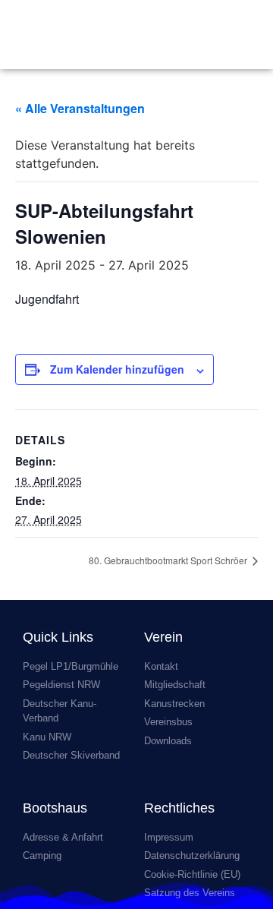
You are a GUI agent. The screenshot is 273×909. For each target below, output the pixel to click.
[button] (247, 34)
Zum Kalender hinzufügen (117, 369)
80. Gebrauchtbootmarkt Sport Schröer (169, 560)
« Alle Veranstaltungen (80, 108)
